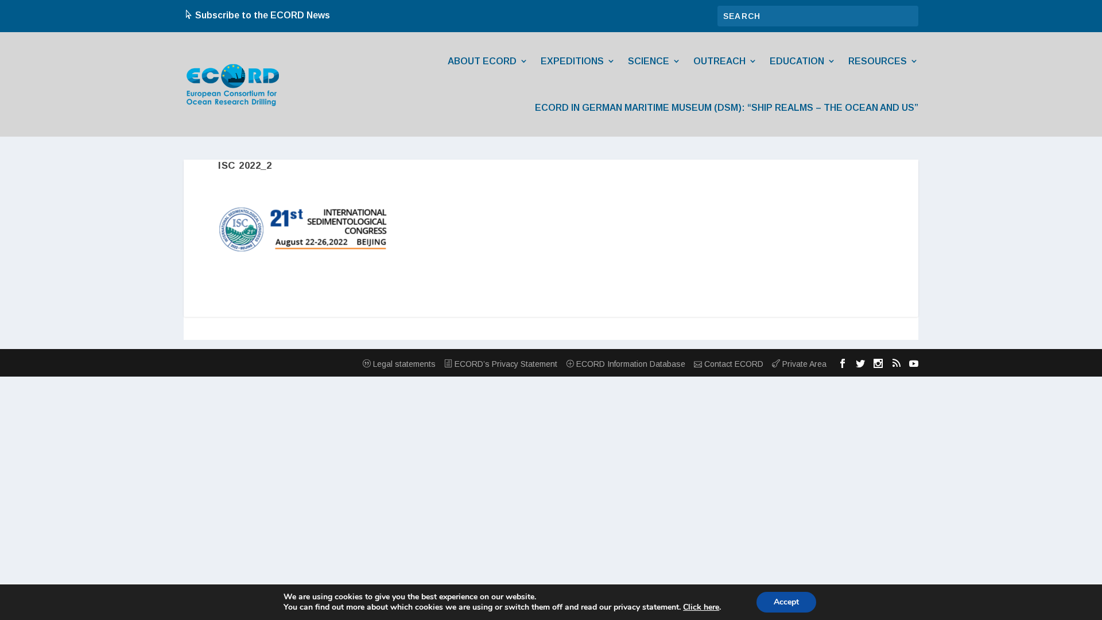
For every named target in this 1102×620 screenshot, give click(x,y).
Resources (877, 61)
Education (797, 61)
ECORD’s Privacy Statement (504, 364)
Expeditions (572, 61)
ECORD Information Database (629, 364)
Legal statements (403, 364)
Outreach (719, 61)
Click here (701, 607)
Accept (786, 601)
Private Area (803, 364)
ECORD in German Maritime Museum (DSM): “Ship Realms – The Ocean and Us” (726, 108)
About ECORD (482, 61)
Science (648, 61)
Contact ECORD (732, 364)
